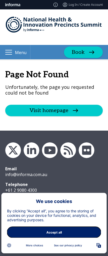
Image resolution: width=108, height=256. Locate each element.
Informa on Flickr (86, 150)
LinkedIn (31, 150)
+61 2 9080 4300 (21, 190)
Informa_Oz (13, 150)
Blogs (68, 150)
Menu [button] (20, 52)
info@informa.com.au (26, 174)
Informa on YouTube (50, 150)
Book (78, 52)
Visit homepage (49, 110)
